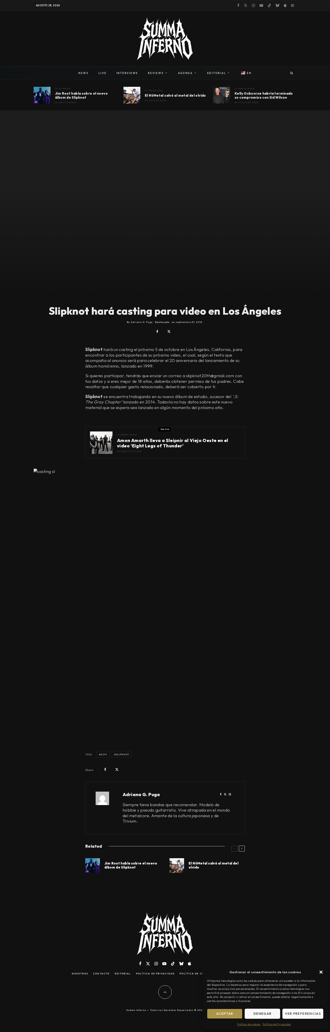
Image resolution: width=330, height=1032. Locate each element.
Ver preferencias (303, 1013)
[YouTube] (261, 5)
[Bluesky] (277, 5)
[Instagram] (253, 5)
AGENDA (185, 73)
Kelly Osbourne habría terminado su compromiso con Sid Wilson (264, 95)
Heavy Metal (246, 88)
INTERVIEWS (127, 73)
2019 (104, 754)
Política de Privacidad (277, 1024)
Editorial (123, 973)
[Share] (157, 331)
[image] (221, 95)
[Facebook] (238, 5)
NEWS (83, 73)
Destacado (162, 322)
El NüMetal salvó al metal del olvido (175, 96)
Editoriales (156, 90)
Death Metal (129, 434)
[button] (321, 972)
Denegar (262, 1013)
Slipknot (123, 754)
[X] (246, 5)
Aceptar (224, 1013)
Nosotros (80, 973)
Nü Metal (64, 88)
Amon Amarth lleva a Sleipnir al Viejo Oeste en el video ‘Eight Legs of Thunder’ (172, 443)
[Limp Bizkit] (131, 95)
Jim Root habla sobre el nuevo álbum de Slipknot (81, 95)
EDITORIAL (216, 73)
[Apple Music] (285, 5)
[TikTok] (269, 5)
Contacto (101, 973)
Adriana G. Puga (141, 794)
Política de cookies (248, 1024)
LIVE (103, 73)
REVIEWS (156, 73)
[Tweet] (169, 331)
